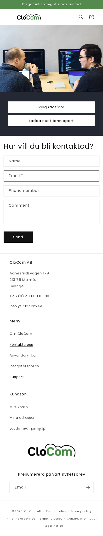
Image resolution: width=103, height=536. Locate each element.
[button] (9, 17)
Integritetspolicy (24, 366)
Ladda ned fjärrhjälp (28, 428)
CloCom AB (32, 511)
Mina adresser (22, 417)
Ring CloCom (51, 106)
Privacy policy (81, 511)
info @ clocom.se (26, 306)
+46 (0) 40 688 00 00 (29, 296)
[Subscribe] (88, 487)
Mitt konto (19, 407)
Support (17, 376)
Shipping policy (51, 518)
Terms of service (22, 518)
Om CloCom (21, 333)
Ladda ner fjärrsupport (51, 120)
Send (18, 236)
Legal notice (54, 526)
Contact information (82, 518)
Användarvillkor (23, 355)
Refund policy (56, 511)
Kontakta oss (21, 344)
